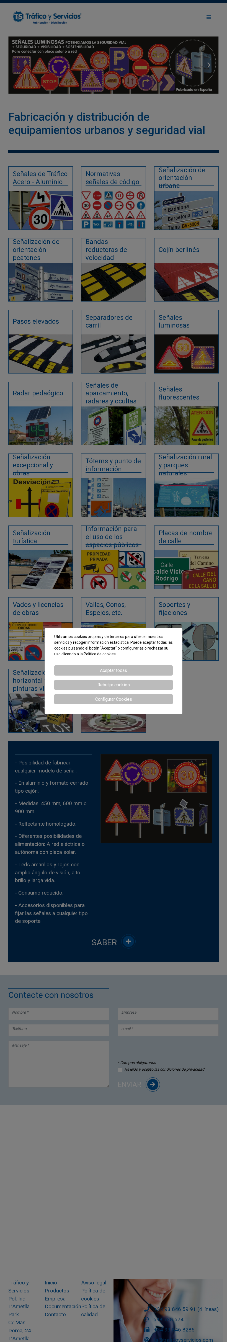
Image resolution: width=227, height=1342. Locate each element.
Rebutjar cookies (113, 684)
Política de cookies (100, 654)
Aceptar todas (113, 670)
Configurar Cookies (113, 699)
